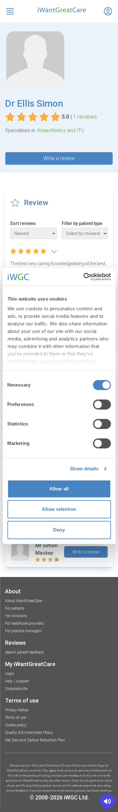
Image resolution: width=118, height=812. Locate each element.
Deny (59, 529)
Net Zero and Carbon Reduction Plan (35, 740)
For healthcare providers (24, 623)
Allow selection (59, 509)
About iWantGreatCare (23, 601)
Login (9, 673)
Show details (84, 468)
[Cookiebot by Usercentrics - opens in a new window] (84, 277)
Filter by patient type (82, 223)
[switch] (102, 404)
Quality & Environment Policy (29, 732)
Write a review (59, 158)
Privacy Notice (16, 710)
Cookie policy (15, 725)
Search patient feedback (24, 652)
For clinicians (16, 616)
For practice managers (23, 631)
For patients (15, 608)
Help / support (17, 681)
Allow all (59, 488)
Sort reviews (23, 223)
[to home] (59, 10)
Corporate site (16, 688)
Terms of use (15, 717)
